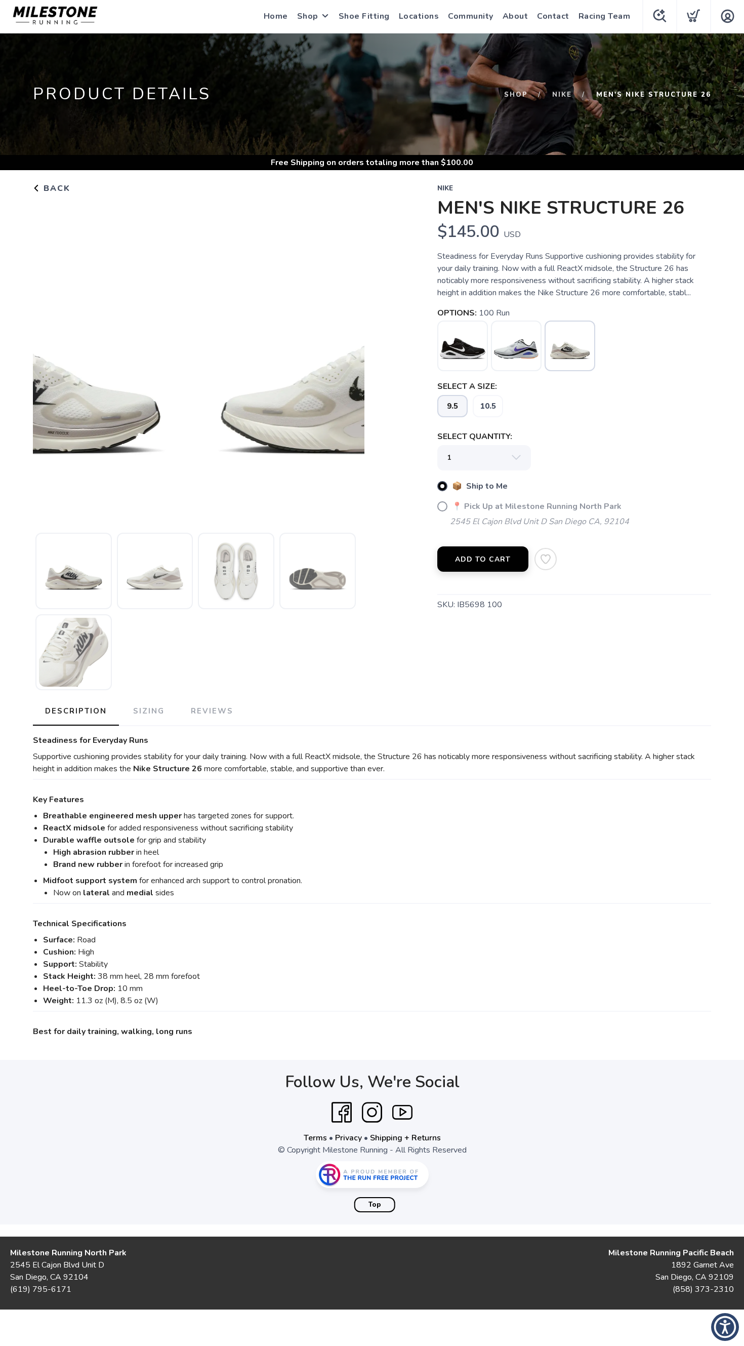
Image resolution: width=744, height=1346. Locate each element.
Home (276, 16)
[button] (725, 1327)
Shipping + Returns (405, 1137)
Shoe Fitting (364, 16)
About (515, 16)
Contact (553, 16)
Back (55, 188)
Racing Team (604, 16)
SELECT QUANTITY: (474, 436)
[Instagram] (372, 1112)
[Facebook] (341, 1112)
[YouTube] (402, 1112)
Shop (307, 16)
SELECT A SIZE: (467, 386)
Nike (562, 94)
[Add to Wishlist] (545, 559)
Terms (315, 1137)
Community (470, 16)
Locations (419, 16)
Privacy (348, 1137)
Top (374, 1204)
